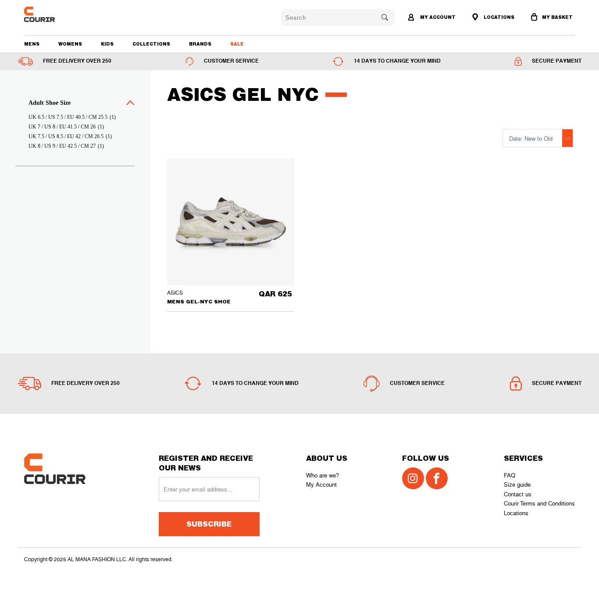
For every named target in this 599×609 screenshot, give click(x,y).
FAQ (509, 475)
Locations (516, 513)
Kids (107, 43)
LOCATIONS (498, 17)
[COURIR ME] (68, 14)
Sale (237, 43)
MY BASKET (557, 17)
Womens (70, 43)
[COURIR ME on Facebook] (437, 478)
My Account (321, 484)
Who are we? (322, 475)
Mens (31, 43)
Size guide (517, 484)
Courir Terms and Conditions (539, 503)
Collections (151, 43)
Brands (200, 43)
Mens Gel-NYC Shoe (230, 221)
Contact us (517, 494)
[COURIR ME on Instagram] (413, 478)
